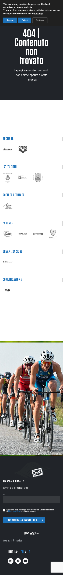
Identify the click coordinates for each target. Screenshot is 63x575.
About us (6, 540)
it (29, 552)
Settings (40, 20)
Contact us (17, 540)
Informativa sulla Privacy (14, 511)
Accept (10, 20)
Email (4, 494)
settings (38, 13)
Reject (25, 20)
